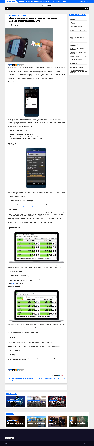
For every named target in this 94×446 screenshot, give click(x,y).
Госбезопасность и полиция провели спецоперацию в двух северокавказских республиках (78, 71)
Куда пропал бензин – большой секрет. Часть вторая (36, 423)
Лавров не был (73, 41)
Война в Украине (10, 420)
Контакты (13, 8)
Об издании (27, 8)
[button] (85, 8)
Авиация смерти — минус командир (77, 59)
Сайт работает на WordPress (10, 443)
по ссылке (21, 362)
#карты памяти (24, 25)
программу (13, 283)
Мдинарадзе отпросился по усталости (78, 56)
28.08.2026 (31, 425)
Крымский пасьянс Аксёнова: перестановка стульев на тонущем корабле (77, 37)
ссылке (21, 224)
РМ (11, 24)
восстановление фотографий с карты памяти (56, 75)
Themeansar (24, 443)
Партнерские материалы (22, 15)
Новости (15, 420)
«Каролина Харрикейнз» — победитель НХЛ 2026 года (57, 403)
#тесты (29, 25)
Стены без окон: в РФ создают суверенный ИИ (36, 402)
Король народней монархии (76, 26)
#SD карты (18, 25)
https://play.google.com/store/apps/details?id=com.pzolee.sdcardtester (36, 206)
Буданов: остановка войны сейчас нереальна (15, 422)
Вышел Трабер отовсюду (75, 33)
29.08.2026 (10, 425)
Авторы (20, 8)
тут (19, 334)
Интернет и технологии (13, 15)
